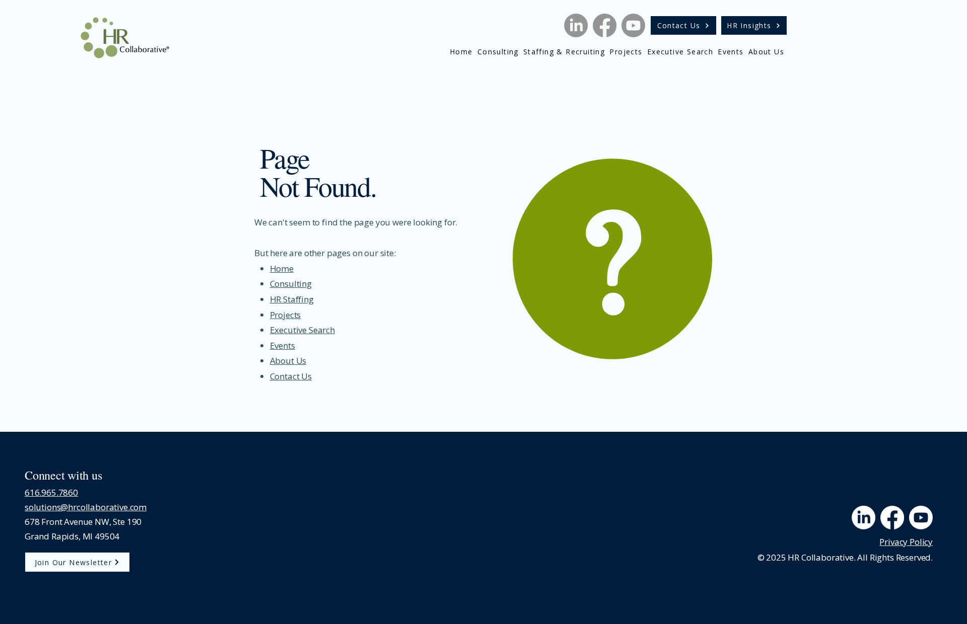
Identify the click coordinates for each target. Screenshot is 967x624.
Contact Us (291, 376)
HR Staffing (292, 299)
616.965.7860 (51, 492)
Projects (285, 315)
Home (282, 268)
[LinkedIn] (576, 25)
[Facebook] (604, 25)
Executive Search (302, 330)
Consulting (291, 283)
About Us (288, 360)
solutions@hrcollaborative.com (86, 507)
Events (282, 345)
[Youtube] (633, 25)
